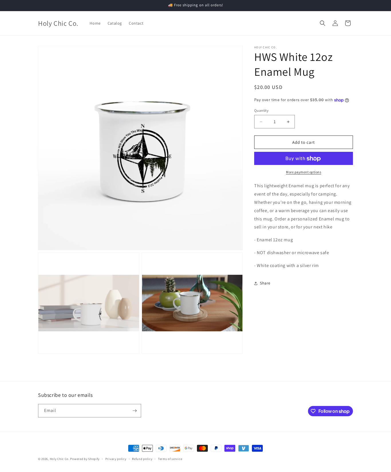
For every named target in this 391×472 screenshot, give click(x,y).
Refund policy (142, 459)
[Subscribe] (134, 410)
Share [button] (265, 283)
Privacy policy (116, 459)
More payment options (303, 172)
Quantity (261, 110)
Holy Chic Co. (60, 459)
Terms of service (170, 459)
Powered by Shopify (85, 459)
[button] (322, 23)
